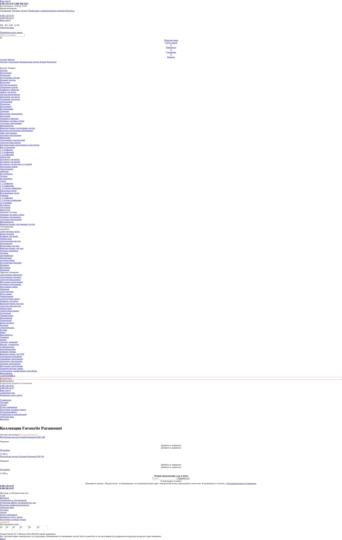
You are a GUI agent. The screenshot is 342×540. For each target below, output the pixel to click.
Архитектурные (7, 260)
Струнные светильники (11, 123)
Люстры (3, 62)
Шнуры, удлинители (9, 344)
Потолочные (5, 73)
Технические (6, 320)
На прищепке (6, 178)
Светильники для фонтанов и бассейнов (18, 371)
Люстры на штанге (8, 85)
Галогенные (5, 313)
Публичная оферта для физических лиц (18, 503)
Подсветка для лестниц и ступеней (16, 164)
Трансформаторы (8, 349)
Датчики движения (9, 342)
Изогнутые (5, 210)
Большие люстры (8, 80)
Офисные (4, 171)
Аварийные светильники (11, 359)
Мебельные (5, 138)
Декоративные (6, 169)
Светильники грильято (10, 277)
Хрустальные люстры (10, 78)
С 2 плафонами (7, 152)
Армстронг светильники (11, 361)
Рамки (3, 332)
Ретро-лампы (6, 294)
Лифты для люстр (8, 92)
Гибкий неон (6, 239)
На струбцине (6, 174)
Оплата (24, 11)
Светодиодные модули (10, 241)
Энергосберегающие (9, 311)
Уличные (4, 253)
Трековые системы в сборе (12, 121)
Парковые (4, 265)
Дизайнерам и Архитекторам (13, 414)
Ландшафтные (6, 255)
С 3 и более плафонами (10, 188)
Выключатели (6, 335)
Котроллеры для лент (9, 246)
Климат (43, 62)
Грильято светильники (10, 364)
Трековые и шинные (9, 118)
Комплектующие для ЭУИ (12, 354)
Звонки (3, 340)
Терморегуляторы (8, 352)
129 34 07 (7, 15)
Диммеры (4, 337)
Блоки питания (7, 234)
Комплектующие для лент (12, 248)
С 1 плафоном (6, 150)
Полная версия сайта (9, 524)
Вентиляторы (6, 373)
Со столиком (6, 202)
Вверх (3, 539)
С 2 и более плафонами (10, 200)
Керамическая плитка (29, 62)
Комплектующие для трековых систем (17, 128)
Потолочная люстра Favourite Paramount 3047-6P (22, 456)
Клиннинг (52, 62)
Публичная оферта (8, 412)
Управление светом (9, 87)
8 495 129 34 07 (7, 3)
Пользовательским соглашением (241, 483)
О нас (2, 495)
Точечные (4, 111)
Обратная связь (7, 417)
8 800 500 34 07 (21, 3)
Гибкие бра (5, 157)
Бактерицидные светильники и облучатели (19, 145)
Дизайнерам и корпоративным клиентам (46, 11)
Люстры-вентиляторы (10, 94)
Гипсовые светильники (10, 135)
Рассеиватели (6, 243)
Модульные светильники (11, 282)
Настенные (5, 116)
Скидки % (4, 522)
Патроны (4, 325)
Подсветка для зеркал (10, 159)
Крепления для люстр (10, 97)
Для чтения (5, 207)
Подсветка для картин (10, 162)
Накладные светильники (11, 114)
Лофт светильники (8, 133)
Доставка (16, 11)
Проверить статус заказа (11, 517)
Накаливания (6, 318)
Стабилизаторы (7, 347)
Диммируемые (6, 315)
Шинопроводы (7, 126)
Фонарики (4, 270)
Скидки (3, 59)
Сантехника (13, 62)
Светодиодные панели (10, 142)
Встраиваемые (6, 109)
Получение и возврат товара (13, 409)
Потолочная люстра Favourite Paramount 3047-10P (22, 437)
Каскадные (5, 82)
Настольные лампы (9, 287)
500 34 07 (7, 18)
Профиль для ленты (9, 236)
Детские (3, 176)
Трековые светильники (10, 217)
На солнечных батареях (11, 263)
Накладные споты (8, 190)
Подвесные (5, 75)
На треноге (5, 205)
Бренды (11, 59)
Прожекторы (6, 258)
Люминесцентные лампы (11, 368)
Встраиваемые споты (9, 193)
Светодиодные (6, 291)
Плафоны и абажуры (9, 90)
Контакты (70, 11)
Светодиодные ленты (10, 231)
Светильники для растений (12, 140)
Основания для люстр (10, 99)
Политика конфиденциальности (14, 505)
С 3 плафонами (7, 154)
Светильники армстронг (11, 275)
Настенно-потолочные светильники (16, 130)
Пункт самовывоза (8, 407)
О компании (5, 11)
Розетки (3, 330)
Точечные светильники (10, 284)
